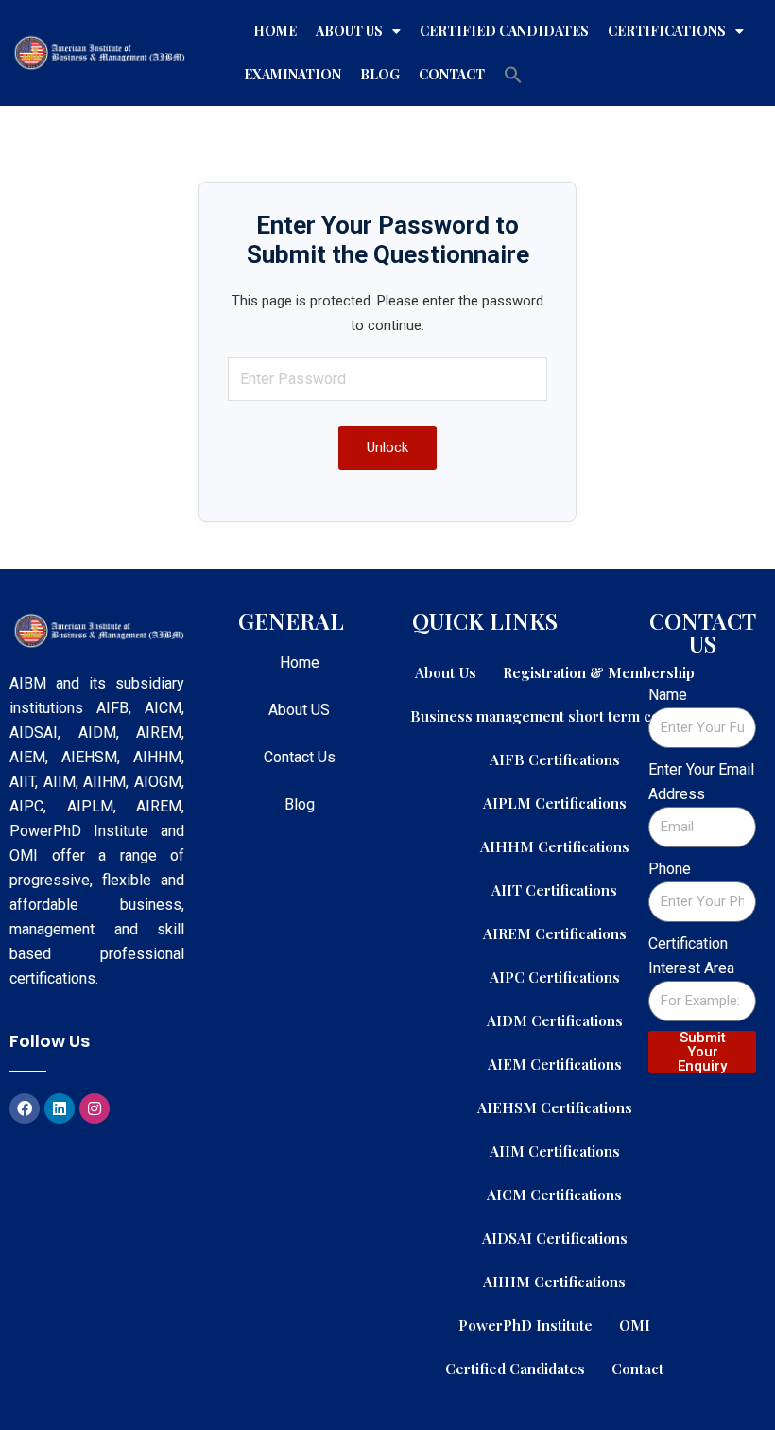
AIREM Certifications (555, 933)
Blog (380, 74)
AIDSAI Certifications (555, 1237)
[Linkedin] (59, 1108)
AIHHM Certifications (554, 846)
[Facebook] (24, 1108)
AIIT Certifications (554, 889)
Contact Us (300, 757)
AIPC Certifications (555, 976)
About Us (349, 31)
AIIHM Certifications (554, 1281)
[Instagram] (94, 1108)
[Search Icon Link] (513, 74)
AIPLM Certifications (555, 802)
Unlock (387, 447)
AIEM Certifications (555, 1063)
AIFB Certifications (555, 759)
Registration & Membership (599, 672)
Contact (452, 74)
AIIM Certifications (555, 1150)
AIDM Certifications (555, 1020)
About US (299, 710)
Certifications (667, 31)
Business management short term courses (554, 715)
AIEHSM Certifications (554, 1107)
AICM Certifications (554, 1194)
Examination (292, 74)
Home (275, 31)
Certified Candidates (504, 31)
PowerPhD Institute (525, 1324)
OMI (634, 1324)
